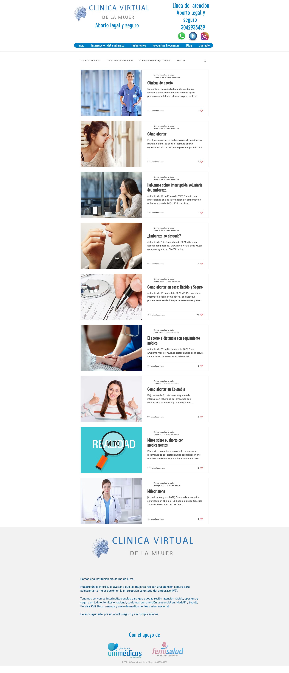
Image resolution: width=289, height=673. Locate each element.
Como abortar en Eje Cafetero (155, 60)
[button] (204, 61)
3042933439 (161, 662)
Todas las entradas (91, 60)
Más (179, 60)
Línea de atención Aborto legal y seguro (190, 12)
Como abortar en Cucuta (120, 60)
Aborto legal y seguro (117, 25)
